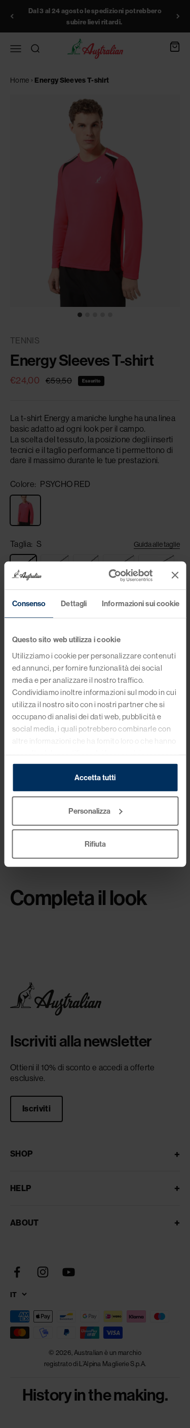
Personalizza (89, 810)
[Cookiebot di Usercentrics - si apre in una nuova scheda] (113, 575)
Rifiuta (95, 844)
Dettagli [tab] (74, 603)
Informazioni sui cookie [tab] (140, 603)
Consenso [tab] (29, 603)
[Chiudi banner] (174, 575)
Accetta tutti (95, 777)
